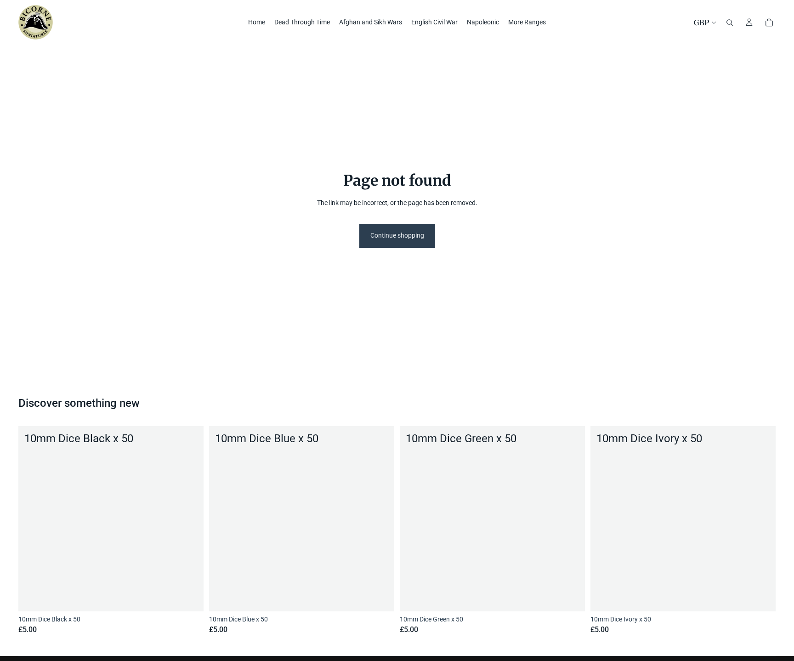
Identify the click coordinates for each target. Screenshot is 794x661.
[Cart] (769, 22)
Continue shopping (397, 235)
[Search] (730, 22)
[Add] (189, 597)
